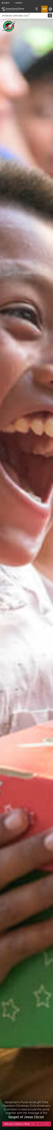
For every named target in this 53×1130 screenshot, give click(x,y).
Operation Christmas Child (16, 15)
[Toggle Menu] (49, 16)
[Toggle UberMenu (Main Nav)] (35, 9)
